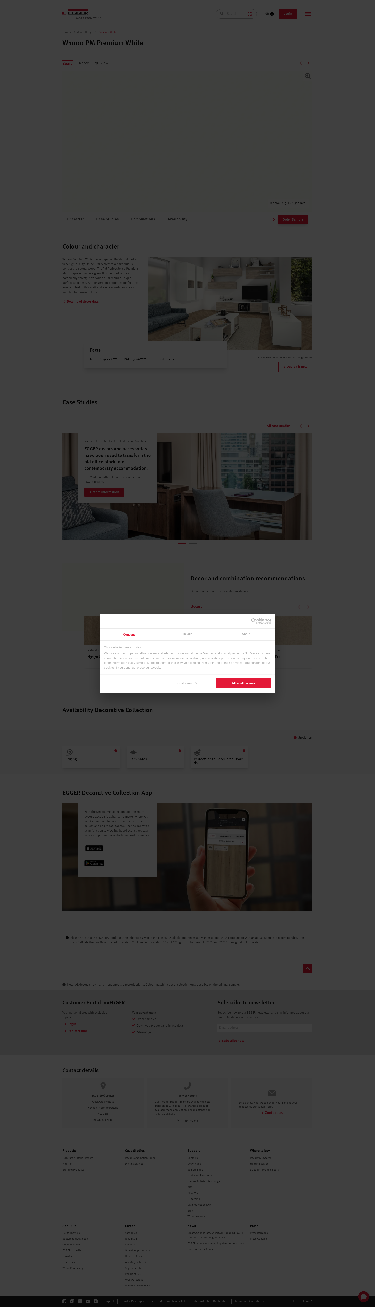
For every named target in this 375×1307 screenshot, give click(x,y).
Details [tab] (187, 634)
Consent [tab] (129, 634)
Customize (184, 683)
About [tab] (246, 634)
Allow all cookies (243, 683)
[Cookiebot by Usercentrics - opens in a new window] (254, 621)
